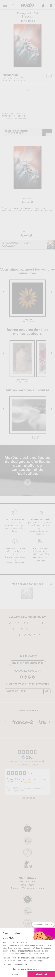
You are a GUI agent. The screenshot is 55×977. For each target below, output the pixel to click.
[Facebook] (21, 678)
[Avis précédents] (2, 782)
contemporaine (8, 210)
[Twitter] (34, 678)
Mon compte (27, 885)
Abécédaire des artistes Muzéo (27, 617)
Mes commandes (27, 881)
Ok (47, 691)
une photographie (25, 208)
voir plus (27, 782)
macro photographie (43, 210)
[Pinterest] (30, 678)
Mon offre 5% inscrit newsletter (27, 888)
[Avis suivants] (53, 782)
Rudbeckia (28, 320)
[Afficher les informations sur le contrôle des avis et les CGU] (43, 761)
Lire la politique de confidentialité (15, 965)
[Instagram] (25, 678)
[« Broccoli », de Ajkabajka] (27, 593)
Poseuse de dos (22, 381)
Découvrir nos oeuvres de (18, 244)
